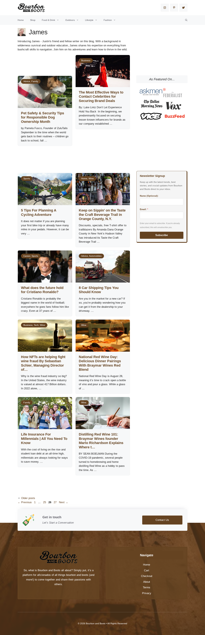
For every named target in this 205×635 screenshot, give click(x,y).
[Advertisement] (76, 156)
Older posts (28, 498)
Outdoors (70, 20)
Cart (146, 570)
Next (63, 502)
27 (55, 502)
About (146, 581)
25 (45, 502)
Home (21, 20)
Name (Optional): (149, 196)
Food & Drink (48, 20)
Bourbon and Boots (49, 570)
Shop (32, 20)
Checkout (146, 576)
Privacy (146, 593)
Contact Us (162, 519)
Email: (144, 209)
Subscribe (161, 235)
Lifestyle (89, 20)
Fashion (108, 20)
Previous (25, 502)
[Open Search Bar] (186, 20)
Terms (146, 587)
